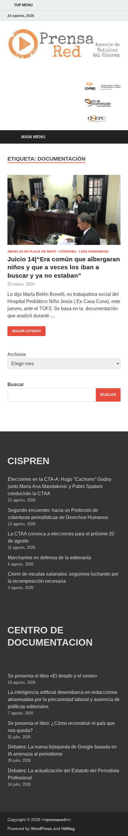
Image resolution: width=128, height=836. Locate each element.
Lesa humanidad (94, 251)
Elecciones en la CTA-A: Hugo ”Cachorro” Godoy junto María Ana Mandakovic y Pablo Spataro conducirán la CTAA (59, 486)
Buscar (15, 384)
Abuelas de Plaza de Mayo (31, 251)
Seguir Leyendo (24, 329)
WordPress (41, 828)
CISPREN (28, 461)
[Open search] (113, 137)
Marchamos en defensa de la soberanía (49, 557)
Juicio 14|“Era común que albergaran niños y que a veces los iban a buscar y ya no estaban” (63, 267)
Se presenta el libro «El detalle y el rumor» (52, 675)
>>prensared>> (56, 819)
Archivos (16, 354)
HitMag (68, 828)
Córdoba (67, 251)
